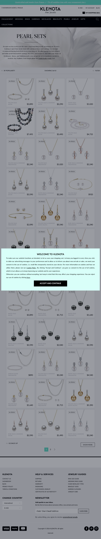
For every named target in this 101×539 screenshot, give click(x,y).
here (28, 277)
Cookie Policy (31, 268)
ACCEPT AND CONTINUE (50, 283)
